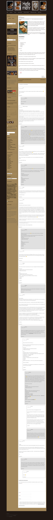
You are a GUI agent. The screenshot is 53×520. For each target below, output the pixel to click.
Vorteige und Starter (33, 12)
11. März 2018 (25, 472)
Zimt (11, 197)
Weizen (9, 196)
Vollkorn (12, 195)
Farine (8, 157)
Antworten (20, 95)
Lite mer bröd (9, 160)
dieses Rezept (31, 333)
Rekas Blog (8, 164)
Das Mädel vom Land (10, 140)
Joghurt (16, 186)
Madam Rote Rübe (9, 146)
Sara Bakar (8, 148)
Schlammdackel (9, 165)
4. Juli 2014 (22, 127)
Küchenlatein (9, 145)
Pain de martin (9, 162)
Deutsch (13, 18)
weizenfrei (13, 196)
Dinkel (13, 184)
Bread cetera (9, 155)
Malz (8, 187)
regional (14, 190)
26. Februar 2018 (23, 286)
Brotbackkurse (20, 12)
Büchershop (9, 97)
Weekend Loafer (9, 167)
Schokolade (13, 193)
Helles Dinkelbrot (43, 79)
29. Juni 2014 (23, 98)
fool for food (9, 158)
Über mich (11, 12)
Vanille (10, 195)
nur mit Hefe (11, 188)
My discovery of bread (10, 161)
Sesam (9, 194)
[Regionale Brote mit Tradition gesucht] (12, 74)
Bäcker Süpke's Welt (9, 154)
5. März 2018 (21, 295)
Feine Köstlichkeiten (9, 142)
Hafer (12, 185)
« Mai (8, 116)
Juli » (9, 116)
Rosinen (12, 192)
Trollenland (8, 166)
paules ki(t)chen (9, 163)
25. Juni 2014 (21, 88)
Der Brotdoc (8, 141)
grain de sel (8, 143)
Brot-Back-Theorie (26, 12)
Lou (23, 87)
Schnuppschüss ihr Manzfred (11, 149)
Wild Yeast (8, 168)
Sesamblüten (21, 17)
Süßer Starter (11, 195)
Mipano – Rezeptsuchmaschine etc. (11, 147)
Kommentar (21, 483)
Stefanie (26, 98)
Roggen (9, 192)
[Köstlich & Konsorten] (10, 201)
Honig (14, 186)
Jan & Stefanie (10, 516)
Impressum (8, 513)
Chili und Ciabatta (9, 139)
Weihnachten (15, 195)
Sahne (14, 192)
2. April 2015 (21, 200)
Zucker (13, 197)
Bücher (15, 12)
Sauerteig (9, 193)
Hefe (12, 186)
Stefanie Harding (25, 106)
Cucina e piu (8, 156)
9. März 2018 (21, 441)
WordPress (15, 515)
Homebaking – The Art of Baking (11, 144)
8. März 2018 (29, 430)
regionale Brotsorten (13, 191)
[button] (22, 72)
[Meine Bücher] (11, 94)
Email (20, 495)
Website (20, 498)
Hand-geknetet (9, 186)
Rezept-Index (39, 12)
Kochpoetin (8, 159)
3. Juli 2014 (20, 107)
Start (7, 12)
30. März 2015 (21, 146)
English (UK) (9, 18)
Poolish (13, 190)
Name (20, 492)
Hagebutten (14, 185)
